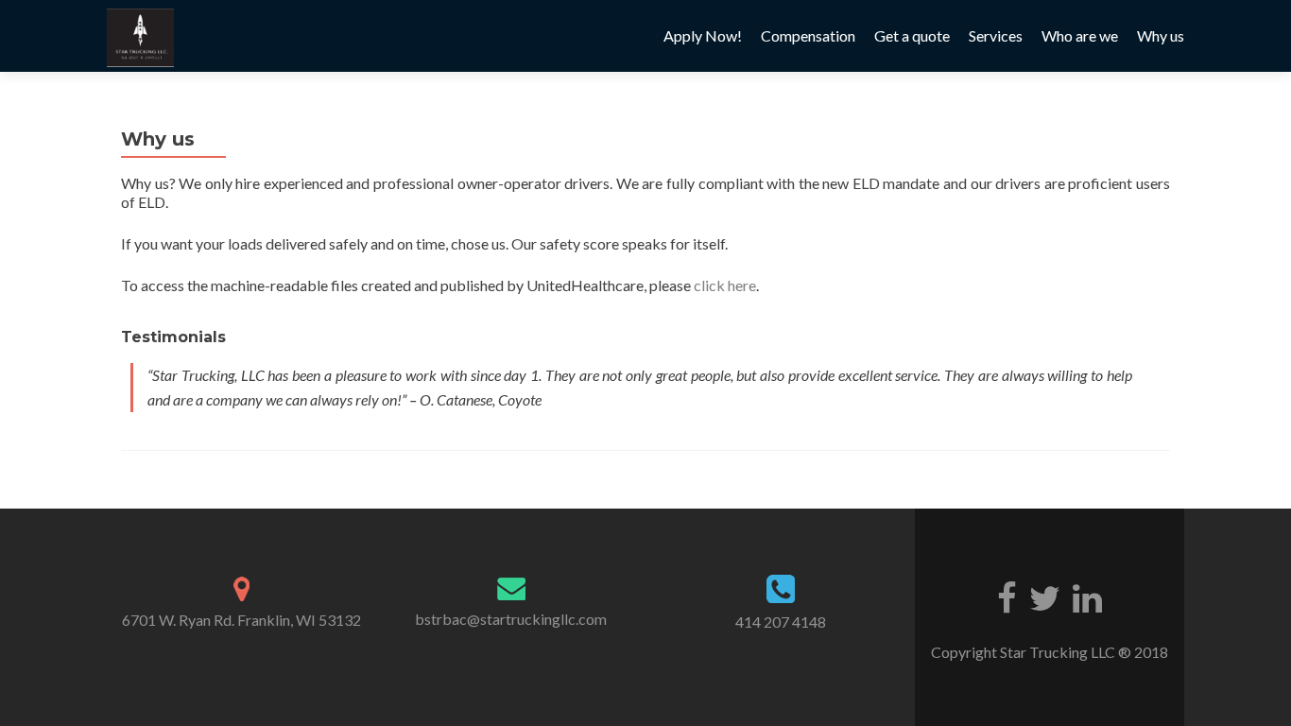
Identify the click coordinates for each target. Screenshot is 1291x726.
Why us (1160, 35)
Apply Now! (702, 35)
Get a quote (912, 35)
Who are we (1079, 35)
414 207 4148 (780, 622)
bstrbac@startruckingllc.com (511, 619)
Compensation (808, 35)
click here (725, 285)
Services (996, 35)
